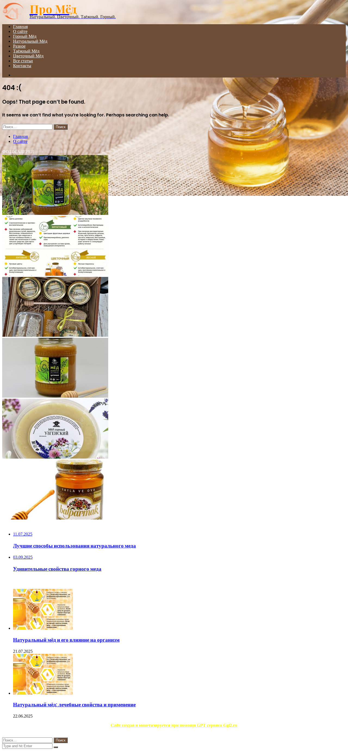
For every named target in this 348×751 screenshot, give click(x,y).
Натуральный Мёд (30, 41)
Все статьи (23, 60)
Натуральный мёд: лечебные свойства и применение (74, 704)
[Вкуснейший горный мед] (55, 457)
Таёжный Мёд (26, 51)
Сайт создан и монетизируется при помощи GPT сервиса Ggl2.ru (174, 725)
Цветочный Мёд (28, 56)
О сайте (20, 31)
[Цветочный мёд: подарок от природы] (55, 335)
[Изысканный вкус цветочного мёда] (55, 518)
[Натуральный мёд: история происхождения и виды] (55, 213)
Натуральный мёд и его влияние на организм (66, 640)
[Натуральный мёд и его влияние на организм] (43, 628)
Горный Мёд (24, 36)
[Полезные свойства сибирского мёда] (55, 274)
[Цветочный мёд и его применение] (55, 396)
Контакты (22, 65)
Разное (19, 46)
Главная (20, 26)
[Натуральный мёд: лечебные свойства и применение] (43, 693)
